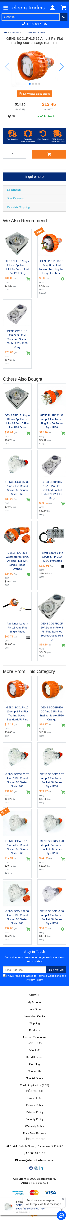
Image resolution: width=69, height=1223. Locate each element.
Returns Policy (34, 1112)
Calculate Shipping (18, 207)
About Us (34, 1049)
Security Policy (34, 1119)
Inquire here (34, 177)
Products (34, 1030)
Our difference (34, 1057)
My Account (35, 1002)
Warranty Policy (34, 1126)
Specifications (15, 198)
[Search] (63, 17)
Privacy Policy (34, 979)
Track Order (34, 1009)
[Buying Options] (62, 567)
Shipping (34, 1023)
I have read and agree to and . (36, 977)
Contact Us (34, 1071)
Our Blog (34, 1064)
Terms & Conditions (49, 975)
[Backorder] (62, 279)
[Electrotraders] (28, 8)
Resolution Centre (34, 1016)
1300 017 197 (37, 24)
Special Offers (34, 1078)
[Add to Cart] (49, 154)
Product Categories (34, 1037)
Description (14, 189)
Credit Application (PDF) (34, 1085)
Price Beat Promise (34, 1133)
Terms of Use (34, 1098)
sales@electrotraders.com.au (36, 1160)
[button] (30, 84)
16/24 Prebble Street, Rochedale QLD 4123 (36, 1146)
